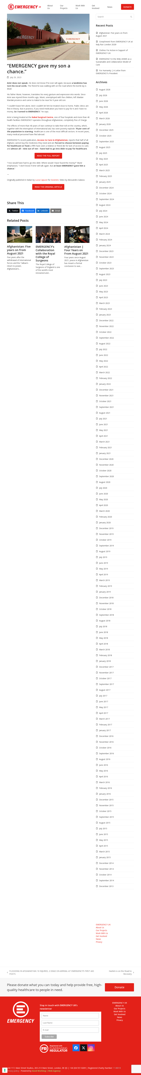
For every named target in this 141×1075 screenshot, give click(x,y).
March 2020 (104, 511)
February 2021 (105, 447)
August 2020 (104, 482)
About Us (100, 927)
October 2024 (105, 193)
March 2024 (104, 234)
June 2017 (103, 701)
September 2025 (106, 141)
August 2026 (104, 89)
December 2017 (106, 667)
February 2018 (105, 655)
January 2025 (105, 182)
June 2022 (103, 355)
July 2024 (103, 210)
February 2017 (105, 724)
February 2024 (105, 239)
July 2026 (103, 95)
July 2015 (103, 828)
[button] (13, 211)
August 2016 (104, 759)
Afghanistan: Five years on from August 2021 (19, 250)
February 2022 (105, 378)
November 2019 (106, 534)
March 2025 (104, 170)
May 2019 (103, 568)
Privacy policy (13, 1071)
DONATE (127, 7)
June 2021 (103, 424)
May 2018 (103, 638)
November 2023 (106, 257)
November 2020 (106, 464)
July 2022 (103, 349)
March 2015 (104, 851)
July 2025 (103, 153)
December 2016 (106, 736)
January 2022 (105, 384)
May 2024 (103, 222)
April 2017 (103, 713)
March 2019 (104, 580)
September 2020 (106, 476)
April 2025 (103, 164)
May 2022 (103, 361)
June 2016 (103, 765)
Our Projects (101, 930)
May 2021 (103, 430)
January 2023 (105, 314)
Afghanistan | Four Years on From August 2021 (76, 250)
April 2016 (103, 776)
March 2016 (104, 782)
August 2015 (104, 822)
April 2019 (103, 574)
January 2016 (105, 794)
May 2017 (103, 707)
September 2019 (106, 545)
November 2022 (106, 326)
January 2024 (105, 245)
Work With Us (102, 933)
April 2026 (103, 112)
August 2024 (104, 205)
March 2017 (104, 718)
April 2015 (103, 845)
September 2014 (106, 880)
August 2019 (104, 551)
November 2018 (106, 603)
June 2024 (103, 216)
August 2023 (104, 274)
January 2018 (105, 661)
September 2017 (106, 684)
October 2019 (105, 540)
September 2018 (106, 615)
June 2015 (103, 834)
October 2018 (105, 609)
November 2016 (106, 742)
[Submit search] (131, 16)
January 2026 (105, 124)
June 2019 (103, 563)
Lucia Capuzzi (41, 180)
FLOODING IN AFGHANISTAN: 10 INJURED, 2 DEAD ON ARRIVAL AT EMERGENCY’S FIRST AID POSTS (50, 972)
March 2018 (104, 649)
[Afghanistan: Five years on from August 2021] (19, 234)
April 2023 (103, 297)
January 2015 (105, 857)
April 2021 (103, 436)
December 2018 (106, 597)
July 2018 (103, 626)
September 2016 (106, 753)
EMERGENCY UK (103, 924)
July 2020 (103, 488)
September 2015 (106, 817)
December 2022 (106, 320)
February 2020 (105, 516)
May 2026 (103, 107)
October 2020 (105, 470)
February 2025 (105, 176)
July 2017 (103, 695)
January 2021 (105, 453)
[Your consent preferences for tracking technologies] (4, 1070)
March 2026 (104, 118)
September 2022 (106, 337)
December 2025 (106, 130)
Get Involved (101, 936)
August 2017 (104, 690)
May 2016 (103, 770)
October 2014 (105, 874)
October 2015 (105, 811)
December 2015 (106, 799)
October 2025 (105, 135)
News (98, 939)
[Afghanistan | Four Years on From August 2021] (77, 234)
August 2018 (104, 620)
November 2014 (106, 869)
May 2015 (103, 840)
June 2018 (103, 632)
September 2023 (106, 268)
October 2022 (105, 332)
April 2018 (103, 643)
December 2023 (106, 251)
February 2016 (105, 788)
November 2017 (106, 672)
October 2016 (105, 747)
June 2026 (103, 101)
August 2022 (104, 343)
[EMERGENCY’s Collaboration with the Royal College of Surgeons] (48, 234)
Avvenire (55, 180)
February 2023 (105, 309)
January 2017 (105, 730)
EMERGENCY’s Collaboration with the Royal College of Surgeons (45, 253)
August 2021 (104, 413)
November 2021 (106, 395)
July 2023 (103, 280)
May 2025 (103, 159)
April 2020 (103, 505)
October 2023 (105, 262)
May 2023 (103, 291)
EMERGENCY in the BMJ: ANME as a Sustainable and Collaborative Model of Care (113, 62)
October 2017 (105, 678)
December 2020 (106, 459)
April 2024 (103, 228)
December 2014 (106, 863)
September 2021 (106, 407)
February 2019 (105, 586)
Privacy (99, 942)
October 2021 (105, 401)
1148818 (117, 1068)
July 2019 (103, 557)
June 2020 (103, 493)
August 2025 (104, 147)
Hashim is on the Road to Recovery (116, 972)
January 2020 (105, 522)
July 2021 (103, 418)
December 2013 (106, 886)
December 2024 (106, 187)
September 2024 (106, 199)
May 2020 (103, 499)
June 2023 (103, 286)
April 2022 (103, 366)
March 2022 (104, 372)
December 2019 (106, 528)
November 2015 (106, 805)
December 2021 (106, 389)
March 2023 (104, 303)
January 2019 (105, 591)
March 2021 (104, 441)
